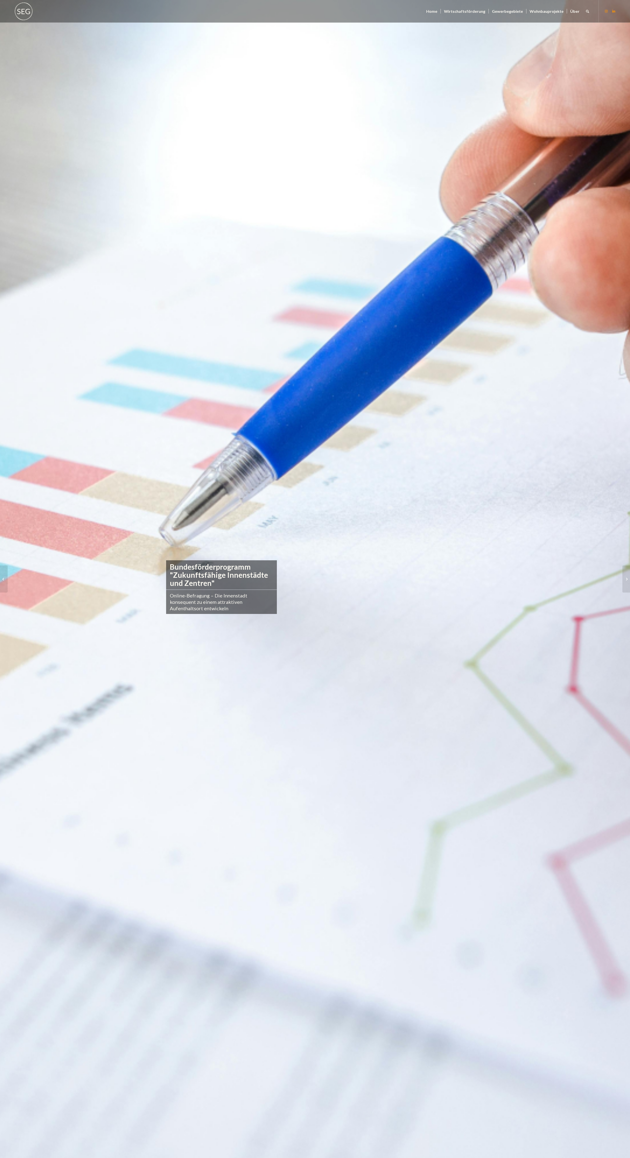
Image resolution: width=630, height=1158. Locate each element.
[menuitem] (432, 11)
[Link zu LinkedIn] (613, 11)
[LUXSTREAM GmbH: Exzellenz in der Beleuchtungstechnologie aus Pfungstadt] (4, 579)
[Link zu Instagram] (606, 11)
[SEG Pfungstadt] (24, 11)
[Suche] (587, 11)
